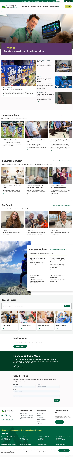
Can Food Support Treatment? (35, 276)
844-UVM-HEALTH (8, 420)
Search (68, 305)
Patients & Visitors (53, 6)
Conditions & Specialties (36, 6)
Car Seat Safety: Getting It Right (37, 259)
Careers (53, 1)
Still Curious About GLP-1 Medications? (57, 276)
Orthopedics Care (43, 325)
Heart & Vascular (61, 325)
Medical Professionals (41, 419)
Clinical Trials (30, 1)
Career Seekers (40, 417)
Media (38, 421)
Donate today (59, 422)
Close (64, 450)
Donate (48, 1)
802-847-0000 (4, 441)
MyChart (69, 1)
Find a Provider (25, 6)
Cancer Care (6, 325)
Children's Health (26, 325)
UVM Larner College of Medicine (26, 415)
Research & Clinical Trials (25, 413)
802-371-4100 (40, 441)
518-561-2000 (58, 441)
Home (4, 11)
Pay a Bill (24, 1)
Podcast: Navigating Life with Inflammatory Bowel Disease (57, 260)
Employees (39, 423)
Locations (45, 6)
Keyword (5, 305)
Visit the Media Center (20, 346)
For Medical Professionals (40, 1)
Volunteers (39, 415)
